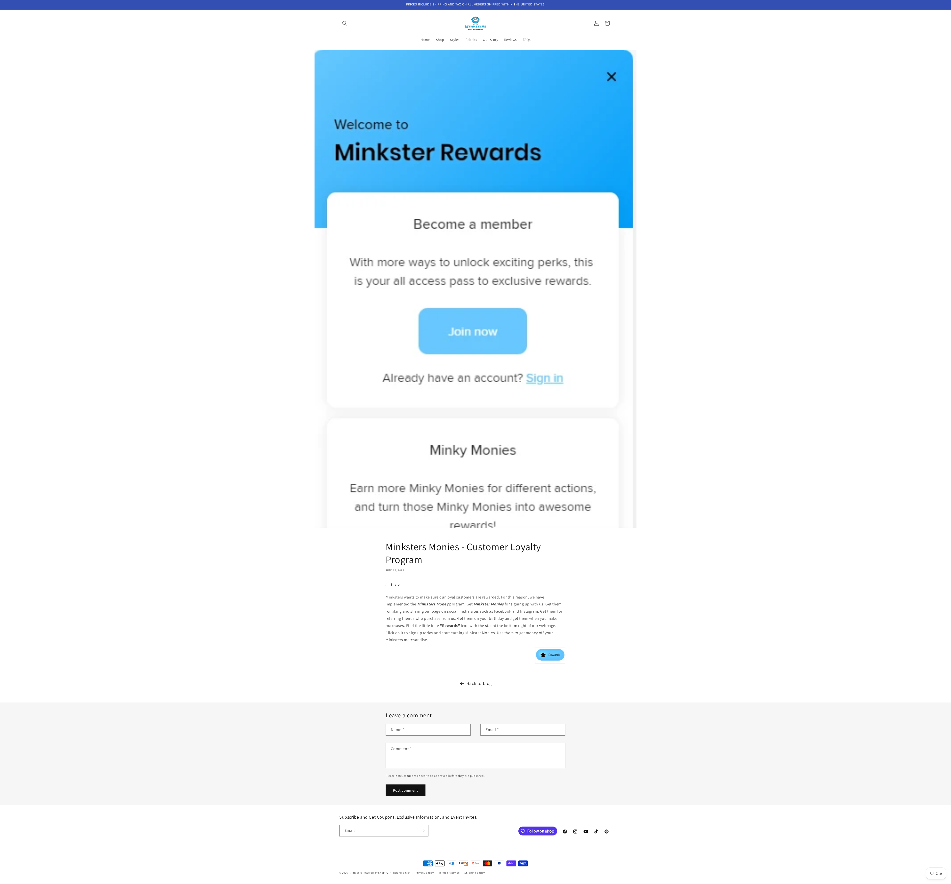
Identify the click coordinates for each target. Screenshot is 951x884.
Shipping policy (474, 872)
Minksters (355, 872)
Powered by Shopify (375, 872)
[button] (344, 23)
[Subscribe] (422, 831)
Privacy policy (425, 872)
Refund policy (402, 872)
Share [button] (395, 584)
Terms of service (449, 872)
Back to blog (479, 683)
